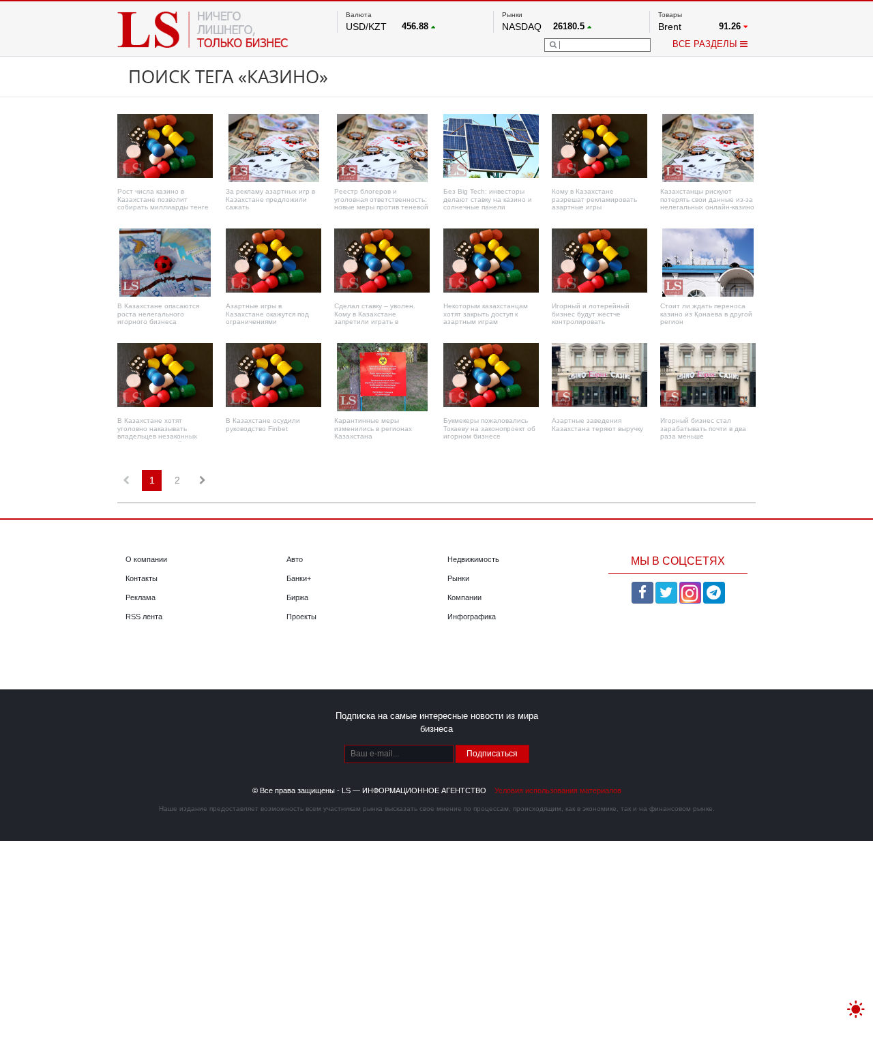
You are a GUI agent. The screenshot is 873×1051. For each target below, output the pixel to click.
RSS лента (143, 616)
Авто (294, 559)
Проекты (301, 616)
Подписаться (492, 753)
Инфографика (471, 616)
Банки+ (298, 578)
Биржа (297, 597)
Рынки (458, 578)
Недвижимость (473, 559)
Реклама (140, 597)
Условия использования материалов (557, 790)
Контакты (141, 578)
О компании (146, 559)
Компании (464, 597)
